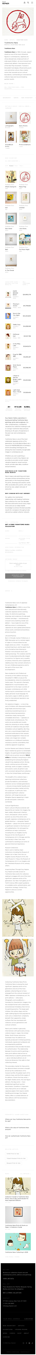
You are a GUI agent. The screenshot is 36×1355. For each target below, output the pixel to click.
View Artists (8, 1278)
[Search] (28, 2)
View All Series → (25, 106)
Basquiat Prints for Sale (13, 1163)
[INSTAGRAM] (23, 1343)
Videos (12, 1333)
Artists (21, 1325)
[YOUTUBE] (29, 1343)
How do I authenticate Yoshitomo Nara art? (17, 1136)
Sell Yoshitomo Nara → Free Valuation (14, 88)
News (5, 1333)
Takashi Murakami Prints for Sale (16, 1158)
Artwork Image (11, 559)
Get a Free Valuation (12, 1292)
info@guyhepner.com (10, 1306)
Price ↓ (22, 165)
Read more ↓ (9, 83)
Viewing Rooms (21, 1329)
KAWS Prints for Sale (13, 1153)
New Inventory (27, 97)
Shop (19, 1333)
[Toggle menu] (32, 2)
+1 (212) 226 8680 (8, 1303)
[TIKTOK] (32, 1343)
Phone (7, 538)
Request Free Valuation (18, 576)
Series (16, 97)
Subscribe (28, 1318)
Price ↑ (16, 165)
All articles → (25, 1173)
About (26, 1333)
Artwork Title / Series (24, 539)
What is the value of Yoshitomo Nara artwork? (17, 1128)
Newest (11, 165)
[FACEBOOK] (26, 1343)
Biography (7, 97)
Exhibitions (8, 1329)
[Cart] (24, 2)
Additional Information (14, 547)
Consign (6, 1337)
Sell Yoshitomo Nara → (26, 283)
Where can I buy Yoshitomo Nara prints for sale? (18, 1120)
